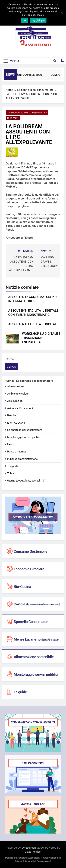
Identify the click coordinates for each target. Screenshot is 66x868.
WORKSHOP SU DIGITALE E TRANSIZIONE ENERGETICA (41, 338)
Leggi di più (38, 20)
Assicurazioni (15, 400)
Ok (24, 20)
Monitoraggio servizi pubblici (24, 437)
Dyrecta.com (29, 847)
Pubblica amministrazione (22, 459)
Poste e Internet (16, 451)
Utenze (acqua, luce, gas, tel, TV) (26, 480)
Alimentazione (15, 386)
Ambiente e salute (18, 393)
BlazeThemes (33, 851)
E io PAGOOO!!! (16, 422)
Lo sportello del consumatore (27, 112)
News (10, 444)
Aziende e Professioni (20, 408)
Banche (11, 415)
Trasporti (13, 118)
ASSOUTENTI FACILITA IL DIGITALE (33, 324)
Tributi (11, 473)
